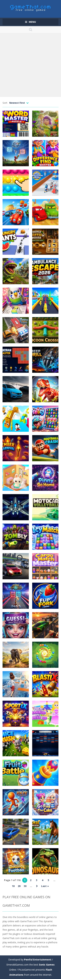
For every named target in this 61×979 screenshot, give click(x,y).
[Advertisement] (30, 65)
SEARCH (30, 29)
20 (19, 886)
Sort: (5, 102)
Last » (45, 886)
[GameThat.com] (30, 7)
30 (25, 886)
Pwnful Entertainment (37, 959)
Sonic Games (47, 964)
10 (13, 886)
